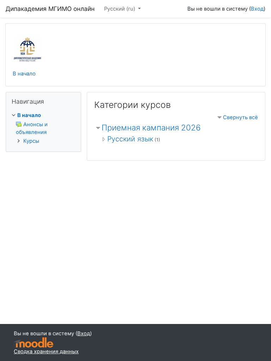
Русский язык (130, 139)
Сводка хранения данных (46, 351)
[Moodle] (33, 342)
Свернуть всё (240, 117)
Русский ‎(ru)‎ (120, 9)
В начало (24, 74)
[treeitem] (43, 115)
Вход (257, 9)
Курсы (31, 141)
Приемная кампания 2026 (151, 127)
